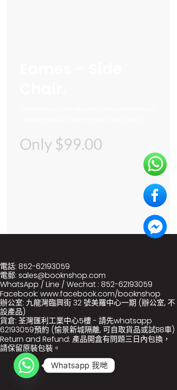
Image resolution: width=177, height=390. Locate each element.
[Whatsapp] (26, 365)
